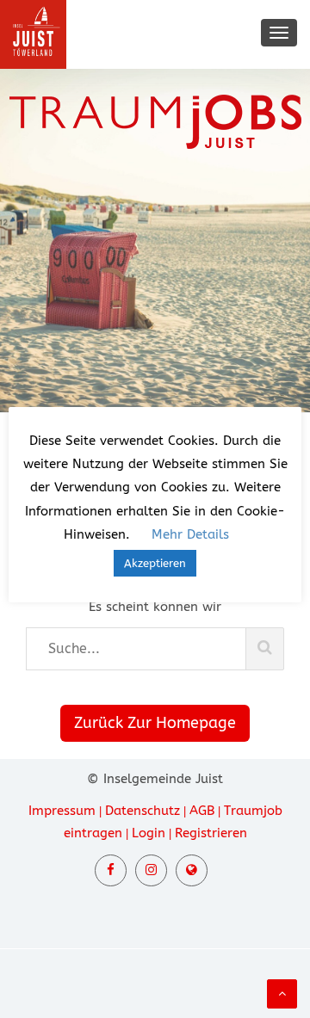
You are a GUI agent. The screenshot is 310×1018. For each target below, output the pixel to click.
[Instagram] (151, 870)
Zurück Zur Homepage (155, 722)
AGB (201, 810)
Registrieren (211, 833)
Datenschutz (142, 810)
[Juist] (192, 870)
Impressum (62, 810)
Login (148, 833)
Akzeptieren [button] (155, 563)
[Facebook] (111, 870)
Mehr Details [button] (190, 534)
